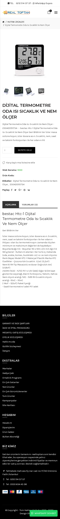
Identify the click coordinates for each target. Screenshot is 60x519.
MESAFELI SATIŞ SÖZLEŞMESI (17, 332)
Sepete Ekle (25, 150)
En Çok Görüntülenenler (14, 391)
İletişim (6, 351)
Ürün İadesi (8, 432)
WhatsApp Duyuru (43, 3)
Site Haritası (8, 405)
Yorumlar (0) (30, 204)
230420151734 (17, 184)
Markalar (7, 368)
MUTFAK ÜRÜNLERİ (16, 22)
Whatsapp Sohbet (44, 513)
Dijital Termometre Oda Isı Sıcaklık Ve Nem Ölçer (27, 25)
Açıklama (10, 204)
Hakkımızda (8, 341)
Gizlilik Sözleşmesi (11, 346)
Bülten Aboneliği (10, 436)
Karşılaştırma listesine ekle (20, 162)
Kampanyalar (9, 400)
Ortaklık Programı (12, 377)
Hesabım (7, 423)
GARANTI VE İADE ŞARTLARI (16, 323)
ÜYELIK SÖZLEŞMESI (12, 337)
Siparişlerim (8, 427)
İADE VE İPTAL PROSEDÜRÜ (16, 328)
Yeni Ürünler (8, 387)
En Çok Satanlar (10, 382)
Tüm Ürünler (8, 396)
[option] (7, 91)
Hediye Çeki (8, 373)
